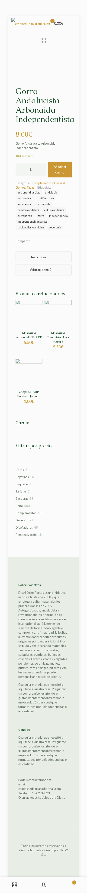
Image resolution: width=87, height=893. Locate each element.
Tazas (30, 187)
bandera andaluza (28, 209)
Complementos (42, 183)
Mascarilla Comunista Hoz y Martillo (58, 337)
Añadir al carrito (60, 169)
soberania (55, 227)
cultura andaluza (54, 209)
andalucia (51, 192)
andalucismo (25, 198)
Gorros (20, 187)
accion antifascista (29, 192)
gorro (40, 215)
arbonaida (44, 204)
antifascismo (46, 198)
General (59, 183)
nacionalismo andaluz (31, 227)
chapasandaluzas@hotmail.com (39, 789)
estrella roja (25, 215)
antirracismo (25, 204)
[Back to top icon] (43, 835)
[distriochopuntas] (30, 23)
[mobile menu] (73, 23)
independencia (58, 215)
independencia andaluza (33, 221)
